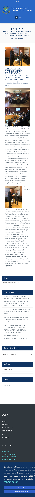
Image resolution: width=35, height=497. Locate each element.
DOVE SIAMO (6, 437)
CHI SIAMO (5, 424)
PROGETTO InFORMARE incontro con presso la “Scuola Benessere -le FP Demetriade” (17, 337)
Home (4, 31)
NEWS (4, 434)
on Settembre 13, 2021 (11, 82)
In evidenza (7, 385)
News (22, 84)
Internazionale (16, 84)
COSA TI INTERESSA (8, 428)
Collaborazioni (8, 84)
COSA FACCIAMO (7, 431)
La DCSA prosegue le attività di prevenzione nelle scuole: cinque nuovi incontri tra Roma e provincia (17, 311)
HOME (4, 421)
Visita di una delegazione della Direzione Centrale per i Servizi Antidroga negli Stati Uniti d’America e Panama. (16, 319)
